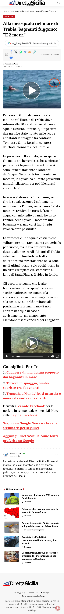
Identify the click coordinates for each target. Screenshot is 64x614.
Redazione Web (11, 64)
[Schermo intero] (57, 356)
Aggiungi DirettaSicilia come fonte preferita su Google (31, 438)
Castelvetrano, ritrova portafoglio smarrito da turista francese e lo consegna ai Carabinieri (40, 555)
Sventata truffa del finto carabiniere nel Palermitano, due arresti (39, 540)
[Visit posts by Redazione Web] (5, 455)
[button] (5, 3)
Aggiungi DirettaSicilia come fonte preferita (34, 43)
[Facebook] (60, 455)
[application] (32, 343)
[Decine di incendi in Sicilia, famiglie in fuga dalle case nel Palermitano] (11, 527)
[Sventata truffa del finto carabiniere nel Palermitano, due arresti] (11, 541)
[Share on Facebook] (11, 52)
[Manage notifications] (57, 608)
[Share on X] (16, 52)
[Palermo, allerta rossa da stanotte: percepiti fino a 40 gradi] (11, 513)
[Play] (6, 356)
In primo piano (38, 530)
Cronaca (8, 17)
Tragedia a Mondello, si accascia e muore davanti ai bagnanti (32, 395)
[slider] (30, 356)
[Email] (29, 52)
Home (5, 11)
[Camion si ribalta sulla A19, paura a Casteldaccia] (11, 499)
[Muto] (52, 356)
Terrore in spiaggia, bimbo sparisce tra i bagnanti (26, 385)
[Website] (56, 455)
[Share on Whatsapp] (20, 52)
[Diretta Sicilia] (27, 3)
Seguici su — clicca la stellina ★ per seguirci (30, 425)
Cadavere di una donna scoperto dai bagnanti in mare (31, 374)
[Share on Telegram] (25, 52)
